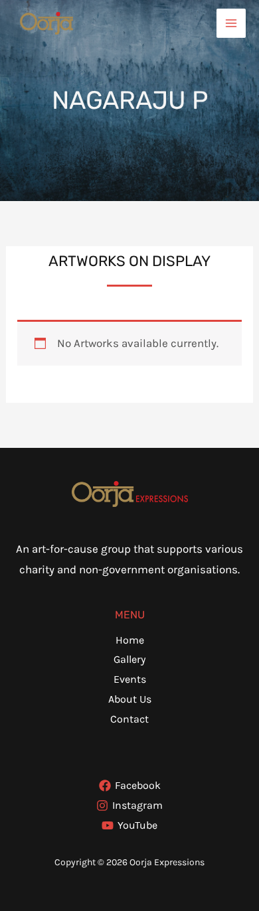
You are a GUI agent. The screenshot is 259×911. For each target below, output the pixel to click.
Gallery (129, 659)
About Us (129, 699)
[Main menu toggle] (231, 23)
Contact (129, 719)
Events (130, 679)
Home (130, 640)
